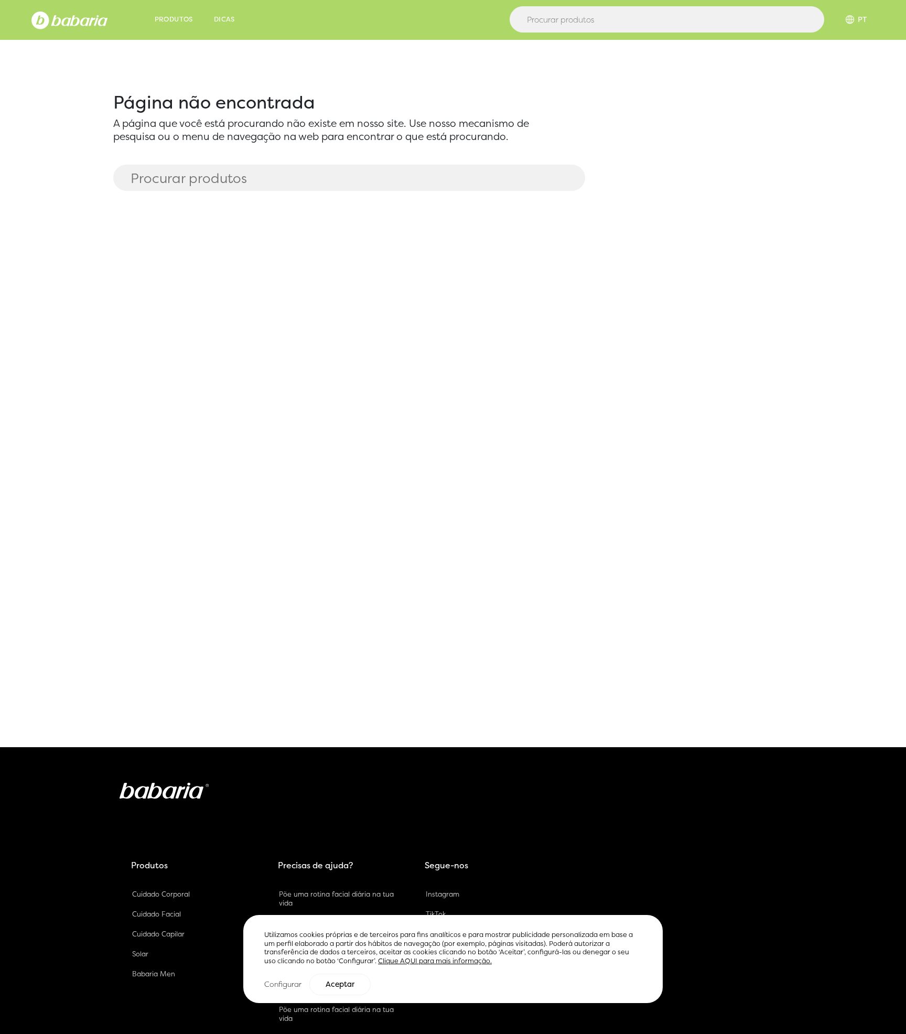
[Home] (69, 19)
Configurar (282, 984)
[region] (453, 959)
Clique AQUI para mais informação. (435, 960)
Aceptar (340, 984)
